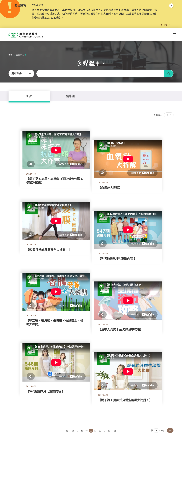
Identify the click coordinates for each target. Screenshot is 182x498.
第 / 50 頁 (158, 430)
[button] (161, 25)
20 (91, 430)
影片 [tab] (29, 96)
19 (86, 430)
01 (73, 430)
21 (95, 430)
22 (100, 430)
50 (109, 430)
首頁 (11, 55)
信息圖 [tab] (70, 96)
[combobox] (21, 73)
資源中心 (20, 55)
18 (82, 430)
